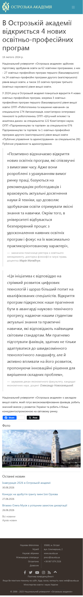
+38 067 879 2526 (52, 561)
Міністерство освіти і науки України (41, 584)
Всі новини (8, 516)
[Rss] (49, 572)
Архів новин (9, 520)
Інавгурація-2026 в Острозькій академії (26, 483)
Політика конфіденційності (41, 576)
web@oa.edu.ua (71, 580)
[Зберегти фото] (78, 465)
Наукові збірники (30, 553)
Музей (36, 549)
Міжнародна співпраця (27, 557)
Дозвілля (34, 565)
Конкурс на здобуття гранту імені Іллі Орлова (30, 494)
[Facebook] (25, 572)
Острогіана (33, 561)
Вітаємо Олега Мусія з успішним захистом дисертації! (34, 505)
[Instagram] (43, 572)
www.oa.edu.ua (51, 553)
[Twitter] (30, 572)
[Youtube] (37, 572)
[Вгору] (55, 571)
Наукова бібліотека (29, 545)
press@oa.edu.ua (52, 557)
